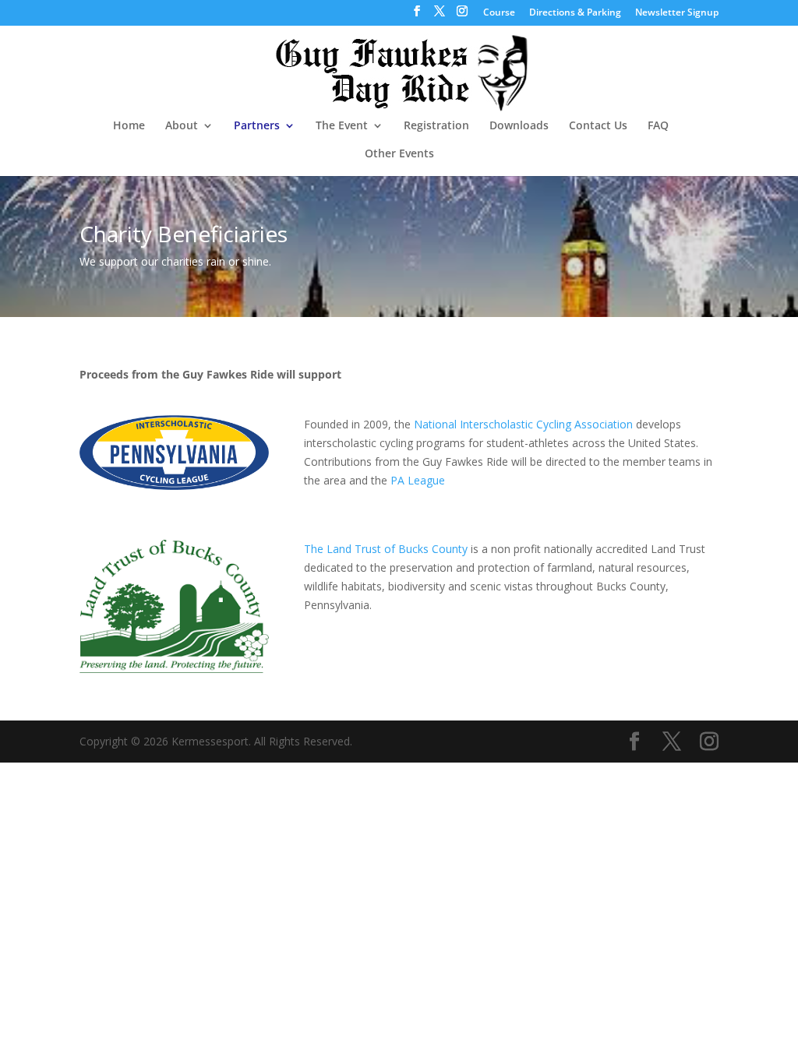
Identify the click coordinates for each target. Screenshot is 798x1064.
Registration (436, 126)
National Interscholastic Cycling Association (522, 424)
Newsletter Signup (677, 13)
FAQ (658, 126)
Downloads (519, 126)
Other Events (399, 154)
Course (499, 13)
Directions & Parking (575, 13)
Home (129, 126)
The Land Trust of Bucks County (386, 548)
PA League (417, 480)
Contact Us (598, 126)
